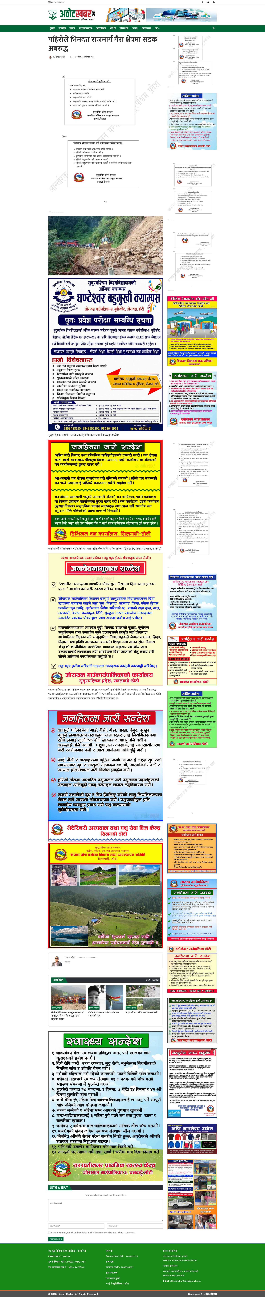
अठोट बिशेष (101, 28)
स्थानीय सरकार (85, 28)
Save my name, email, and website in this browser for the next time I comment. (93, 1233)
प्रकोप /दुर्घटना (56, 1007)
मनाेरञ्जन (146, 28)
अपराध (135, 28)
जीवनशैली (124, 28)
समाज (72, 28)
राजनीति (62, 28)
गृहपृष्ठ (52, 28)
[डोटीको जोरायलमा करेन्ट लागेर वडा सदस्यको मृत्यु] (105, 997)
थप (156, 28)
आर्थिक (113, 28)
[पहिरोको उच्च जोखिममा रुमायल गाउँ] (143, 997)
